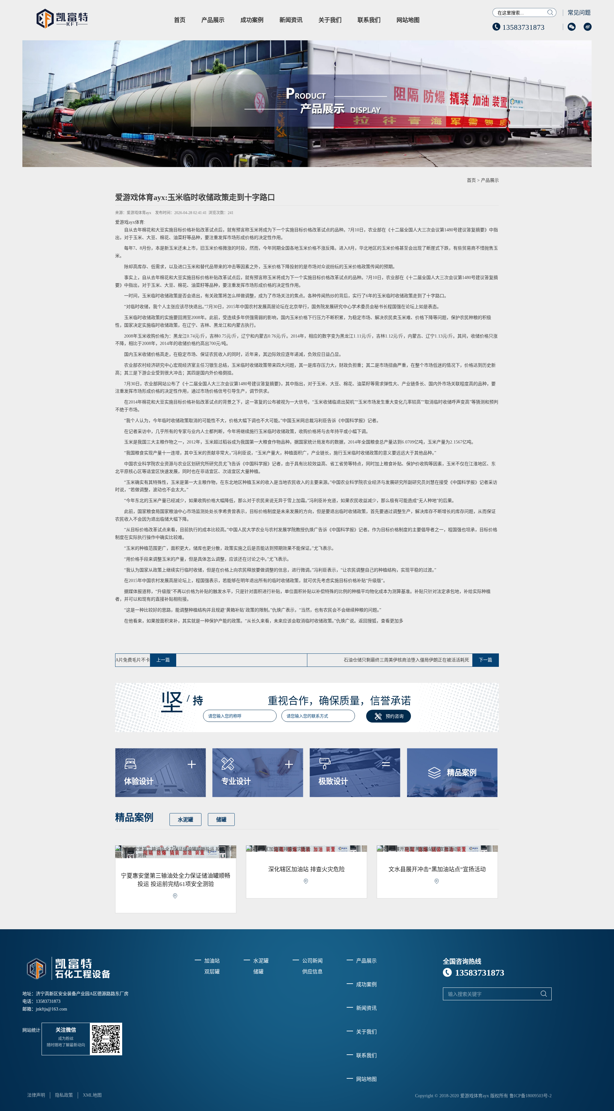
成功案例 (252, 20)
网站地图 (408, 20)
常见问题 (579, 13)
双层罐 (212, 971)
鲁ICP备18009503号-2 (530, 1095)
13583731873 (518, 27)
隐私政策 (64, 1095)
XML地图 (92, 1095)
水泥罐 (185, 819)
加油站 (212, 960)
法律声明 (36, 1095)
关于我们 (330, 20)
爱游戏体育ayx (139, 213)
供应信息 (312, 971)
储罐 (221, 819)
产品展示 (212, 20)
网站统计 (31, 1030)
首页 (179, 20)
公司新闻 (312, 960)
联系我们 (369, 20)
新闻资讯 (291, 20)
